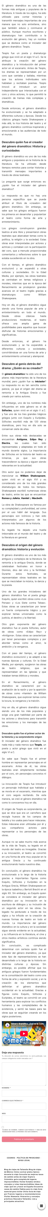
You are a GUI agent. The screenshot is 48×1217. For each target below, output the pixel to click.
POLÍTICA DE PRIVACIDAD (28, 1158)
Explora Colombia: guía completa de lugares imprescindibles (20, 1179)
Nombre (6, 1088)
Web (4, 1113)
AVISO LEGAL (24, 1160)
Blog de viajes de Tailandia (16, 1169)
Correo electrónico (12, 1101)
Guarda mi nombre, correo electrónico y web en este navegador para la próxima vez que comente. (24, 1131)
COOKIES (11, 1158)
